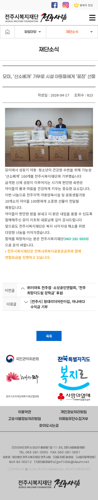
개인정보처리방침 (74, 412)
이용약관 (24, 412)
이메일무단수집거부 (73, 419)
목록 (49, 335)
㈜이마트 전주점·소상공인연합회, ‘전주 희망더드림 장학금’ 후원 (56, 290)
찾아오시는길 (49, 425)
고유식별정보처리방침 (24, 419)
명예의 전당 (86, 5)
